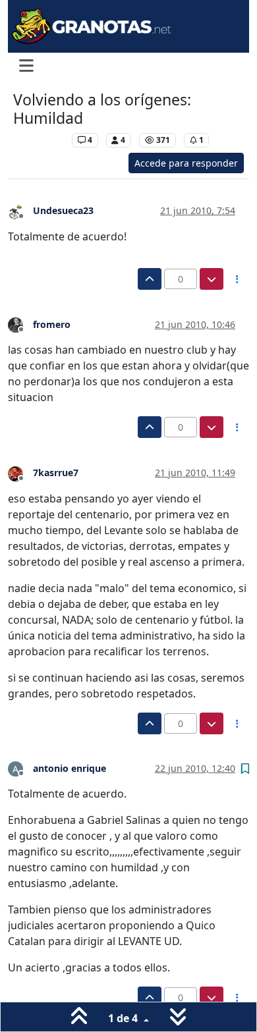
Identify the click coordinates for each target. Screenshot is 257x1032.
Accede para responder (186, 163)
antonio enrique (69, 768)
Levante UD (39, 140)
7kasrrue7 (55, 472)
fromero (52, 324)
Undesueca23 (63, 210)
